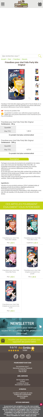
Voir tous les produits (12, 110)
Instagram (28, 356)
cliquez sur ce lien (31, 415)
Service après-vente (22, 380)
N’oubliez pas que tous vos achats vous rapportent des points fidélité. (24, 340)
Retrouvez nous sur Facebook (22, 368)
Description (14, 159)
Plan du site (22, 371)
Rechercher (39, 56)
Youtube (22, 356)
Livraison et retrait (22, 383)
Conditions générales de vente (22, 393)
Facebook (16, 356)
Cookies (22, 398)
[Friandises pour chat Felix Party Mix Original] (16, 99)
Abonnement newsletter (22, 385)
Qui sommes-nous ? (22, 366)
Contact (22, 381)
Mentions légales (22, 396)
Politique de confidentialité (22, 394)
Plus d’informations (7, 116)
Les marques (22, 370)
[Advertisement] (21, 30)
